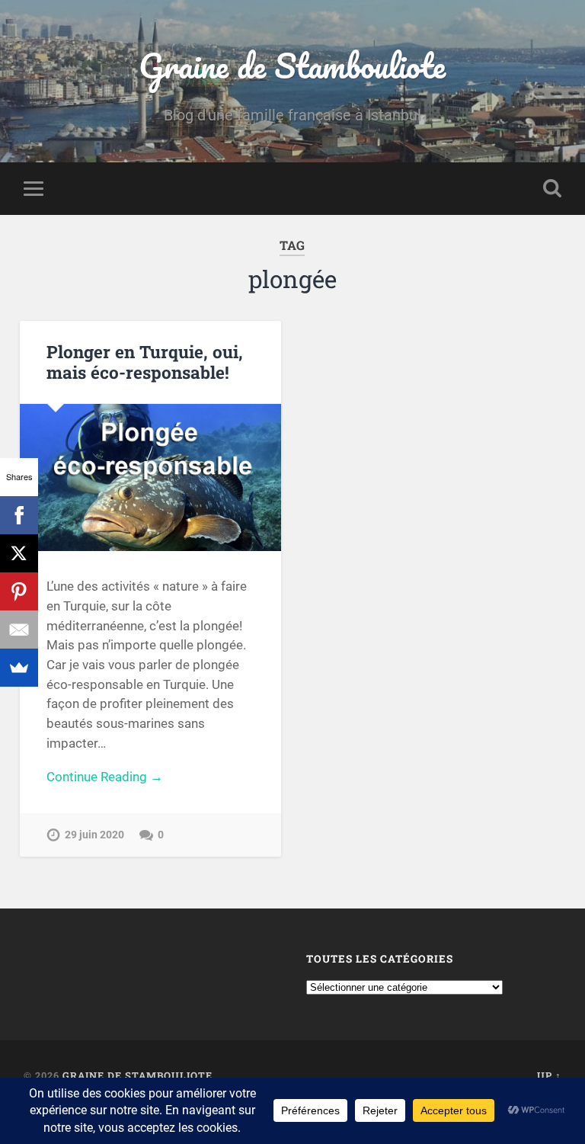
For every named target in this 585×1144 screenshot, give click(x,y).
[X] (19, 553)
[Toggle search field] (552, 188)
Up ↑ (549, 1075)
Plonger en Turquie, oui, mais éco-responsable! (144, 361)
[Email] (19, 629)
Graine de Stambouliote (292, 65)
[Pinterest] (19, 591)
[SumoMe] (19, 668)
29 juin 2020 (94, 834)
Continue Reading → (104, 776)
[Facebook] (19, 515)
